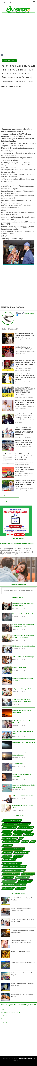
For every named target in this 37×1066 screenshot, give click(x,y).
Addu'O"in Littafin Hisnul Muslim (12, 820)
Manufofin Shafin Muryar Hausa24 (10, 1012)
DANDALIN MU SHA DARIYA (23, 831)
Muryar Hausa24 (30, 313)
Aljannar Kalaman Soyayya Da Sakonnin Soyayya (16, 824)
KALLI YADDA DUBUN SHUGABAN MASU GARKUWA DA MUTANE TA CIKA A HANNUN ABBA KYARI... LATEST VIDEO (25, 391)
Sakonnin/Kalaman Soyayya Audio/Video (13, 870)
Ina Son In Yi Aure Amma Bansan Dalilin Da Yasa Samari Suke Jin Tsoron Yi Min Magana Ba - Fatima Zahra (25, 483)
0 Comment (30, 81)
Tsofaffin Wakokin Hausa (9, 881)
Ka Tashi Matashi (17, 763)
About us (3, 1018)
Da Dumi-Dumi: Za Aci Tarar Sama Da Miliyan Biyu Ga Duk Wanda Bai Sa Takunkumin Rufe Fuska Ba (25, 376)
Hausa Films (24, 841)
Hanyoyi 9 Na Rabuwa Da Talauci (22, 614)
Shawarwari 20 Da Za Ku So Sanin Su (23, 742)
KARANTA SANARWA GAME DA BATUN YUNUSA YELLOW (24, 334)
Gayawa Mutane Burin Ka (20, 667)
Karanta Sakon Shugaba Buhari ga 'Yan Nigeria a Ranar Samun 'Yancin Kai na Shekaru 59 (24, 402)
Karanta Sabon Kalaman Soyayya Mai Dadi (23, 962)
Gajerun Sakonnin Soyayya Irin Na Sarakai (22, 806)
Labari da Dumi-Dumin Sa (9, 60)
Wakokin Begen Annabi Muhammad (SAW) (14, 884)
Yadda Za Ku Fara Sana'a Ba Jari (22, 796)
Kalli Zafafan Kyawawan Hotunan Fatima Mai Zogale (23, 348)
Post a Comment (7, 502)
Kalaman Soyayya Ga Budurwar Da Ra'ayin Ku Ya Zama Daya (23, 636)
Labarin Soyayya (7, 856)
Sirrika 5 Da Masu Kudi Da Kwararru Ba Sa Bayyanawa (23, 604)
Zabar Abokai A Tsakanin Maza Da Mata (22, 732)
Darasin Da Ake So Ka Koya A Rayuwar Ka (21, 775)
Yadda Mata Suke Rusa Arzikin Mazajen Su (21, 722)
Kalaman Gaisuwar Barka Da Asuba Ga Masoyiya (23, 679)
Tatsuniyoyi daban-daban (22, 877)
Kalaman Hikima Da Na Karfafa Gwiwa (13, 849)
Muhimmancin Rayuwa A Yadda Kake (23, 646)
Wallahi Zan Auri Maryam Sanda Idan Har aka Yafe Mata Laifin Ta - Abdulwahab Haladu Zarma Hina (25, 363)
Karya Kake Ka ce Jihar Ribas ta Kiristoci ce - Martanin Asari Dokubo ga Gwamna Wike (25, 415)
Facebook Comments (28, 495)
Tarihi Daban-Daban (8, 877)
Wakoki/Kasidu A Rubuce (25, 881)
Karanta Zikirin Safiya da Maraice (20, 951)
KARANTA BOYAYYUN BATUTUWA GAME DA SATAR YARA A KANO (24, 469)
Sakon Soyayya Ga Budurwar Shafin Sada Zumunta (23, 786)
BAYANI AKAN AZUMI (9, 827)
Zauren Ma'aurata (21, 888)
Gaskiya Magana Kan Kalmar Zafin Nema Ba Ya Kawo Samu (23, 626)
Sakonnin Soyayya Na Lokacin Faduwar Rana (21, 711)
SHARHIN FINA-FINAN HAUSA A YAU (14, 866)
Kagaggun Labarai (7, 845)
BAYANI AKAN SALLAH (25, 827)
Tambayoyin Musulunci (28, 874)
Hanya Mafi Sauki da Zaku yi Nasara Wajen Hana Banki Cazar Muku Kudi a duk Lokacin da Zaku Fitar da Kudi (25, 457)
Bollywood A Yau (7, 831)
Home (2, 1009)
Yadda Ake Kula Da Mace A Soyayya (23, 657)
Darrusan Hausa (17, 834)
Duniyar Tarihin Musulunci (9, 838)
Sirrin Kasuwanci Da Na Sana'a (11, 874)
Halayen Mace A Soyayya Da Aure (22, 689)
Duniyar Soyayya (28, 834)
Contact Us (4, 1015)
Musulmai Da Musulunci (9, 859)
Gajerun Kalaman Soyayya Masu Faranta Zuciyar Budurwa (17, 543)
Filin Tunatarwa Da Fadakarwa (11, 841)
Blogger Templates (17, 1064)
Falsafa (21, 838)
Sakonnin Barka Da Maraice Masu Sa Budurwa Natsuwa (23, 754)
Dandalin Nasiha (6, 834)
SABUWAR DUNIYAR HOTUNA (12, 863)
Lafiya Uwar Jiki (18, 856)
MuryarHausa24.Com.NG (25, 1058)
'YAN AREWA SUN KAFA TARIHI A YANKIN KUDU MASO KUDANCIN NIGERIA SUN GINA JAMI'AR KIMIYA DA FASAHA (24, 431)
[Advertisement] (18, 33)
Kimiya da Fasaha (7, 852)
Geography (4, 1022)
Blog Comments (10, 495)
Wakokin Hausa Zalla (8, 888)
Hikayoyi (32, 841)
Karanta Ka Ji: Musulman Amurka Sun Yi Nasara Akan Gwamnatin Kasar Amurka (23, 442)
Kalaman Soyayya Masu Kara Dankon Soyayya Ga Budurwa (21, 700)
